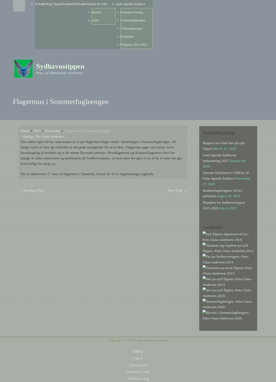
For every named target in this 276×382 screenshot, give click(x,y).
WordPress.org (138, 379)
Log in (138, 358)
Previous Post (31, 190)
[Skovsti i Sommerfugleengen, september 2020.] (228, 315)
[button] (257, 61)
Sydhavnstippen (60, 66)
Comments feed (138, 372)
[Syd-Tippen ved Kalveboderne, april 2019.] (228, 237)
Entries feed (138, 365)
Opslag (28, 136)
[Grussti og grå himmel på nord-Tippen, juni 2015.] (228, 270)
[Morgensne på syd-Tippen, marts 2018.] (228, 293)
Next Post (177, 190)
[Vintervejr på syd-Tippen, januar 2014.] (228, 282)
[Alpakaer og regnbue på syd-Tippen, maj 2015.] (228, 248)
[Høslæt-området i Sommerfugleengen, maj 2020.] (228, 304)
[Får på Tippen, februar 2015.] (228, 259)
